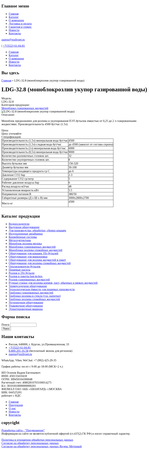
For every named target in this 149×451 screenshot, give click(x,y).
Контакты (15, 33)
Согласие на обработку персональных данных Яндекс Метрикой (41, 446)
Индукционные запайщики (26, 233)
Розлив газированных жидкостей (29, 279)
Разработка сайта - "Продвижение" (23, 430)
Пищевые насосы (19, 269)
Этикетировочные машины (26, 309)
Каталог (14, 17)
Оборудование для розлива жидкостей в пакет (37, 259)
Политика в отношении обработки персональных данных (37, 439)
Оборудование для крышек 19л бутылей (33, 253)
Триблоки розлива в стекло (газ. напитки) (35, 295)
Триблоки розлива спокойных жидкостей (34, 299)
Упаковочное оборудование (26, 305)
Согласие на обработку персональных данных (30, 443)
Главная (14, 13)
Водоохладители (19, 223)
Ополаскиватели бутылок (25, 266)
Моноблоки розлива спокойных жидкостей (35, 250)
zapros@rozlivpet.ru (13, 39)
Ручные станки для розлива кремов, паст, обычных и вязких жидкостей (53, 282)
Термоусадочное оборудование (28, 286)
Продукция (16, 405)
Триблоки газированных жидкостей (31, 292)
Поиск (5, 324)
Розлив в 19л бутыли (22, 273)
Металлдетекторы (20, 240)
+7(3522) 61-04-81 (14, 45)
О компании (16, 20)
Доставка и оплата (20, 23)
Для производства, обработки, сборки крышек (37, 230)
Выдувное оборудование (24, 227)
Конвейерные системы (23, 237)
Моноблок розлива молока (25, 243)
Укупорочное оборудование (26, 302)
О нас (12, 408)
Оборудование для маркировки (28, 256)
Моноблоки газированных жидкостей (24, 108)
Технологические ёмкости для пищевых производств (42, 289)
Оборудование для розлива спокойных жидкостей (40, 263)
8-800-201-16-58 (18, 350)
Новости (14, 30)
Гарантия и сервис (20, 26)
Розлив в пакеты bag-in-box (26, 276)
